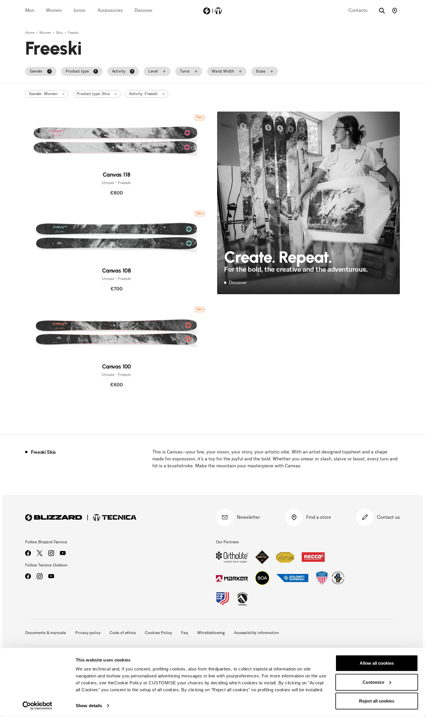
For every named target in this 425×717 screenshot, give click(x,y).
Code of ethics (123, 632)
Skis (60, 33)
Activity (122, 71)
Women (45, 33)
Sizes (260, 71)
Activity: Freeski (143, 93)
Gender (40, 71)
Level (153, 71)
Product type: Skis (93, 93)
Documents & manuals (45, 632)
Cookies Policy (158, 632)
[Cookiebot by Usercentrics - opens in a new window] (37, 705)
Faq (184, 632)
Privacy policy (87, 632)
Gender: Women (43, 93)
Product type (81, 71)
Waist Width (223, 71)
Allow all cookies (377, 663)
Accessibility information (256, 632)
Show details (89, 705)
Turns (185, 71)
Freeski (73, 33)
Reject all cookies (376, 701)
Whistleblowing (211, 632)
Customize (373, 681)
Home (30, 33)
